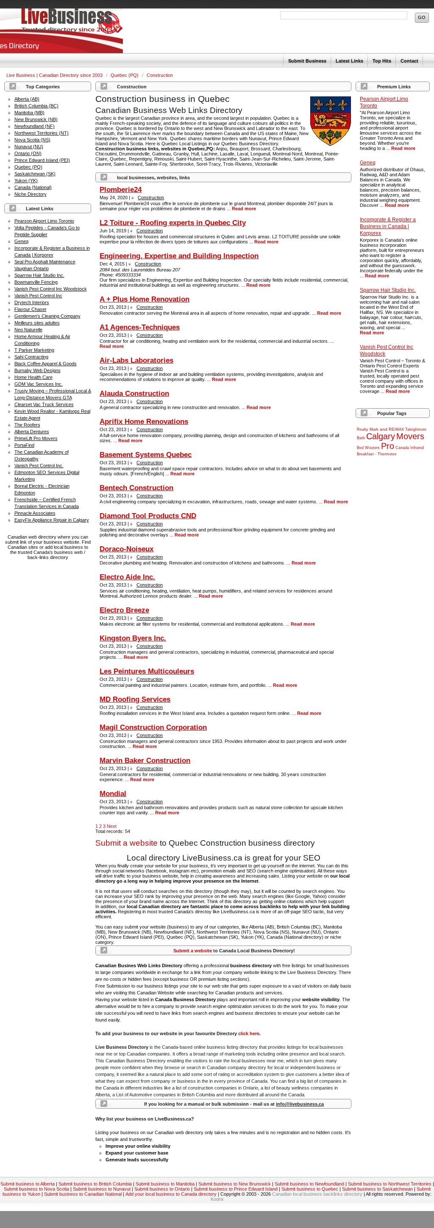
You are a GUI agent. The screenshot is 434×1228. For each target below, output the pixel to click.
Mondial (113, 794)
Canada (402, 448)
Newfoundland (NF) (34, 126)
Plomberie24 (121, 190)
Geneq (21, 241)
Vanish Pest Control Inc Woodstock (50, 288)
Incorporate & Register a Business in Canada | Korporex (388, 226)
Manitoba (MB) (29, 112)
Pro (387, 446)
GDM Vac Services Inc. (38, 384)
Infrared (417, 448)
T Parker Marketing (34, 350)
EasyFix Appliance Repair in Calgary (51, 519)
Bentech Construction (136, 488)
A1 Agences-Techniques (140, 327)
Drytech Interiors (31, 302)
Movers (410, 436)
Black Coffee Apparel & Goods (45, 363)
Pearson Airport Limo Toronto (44, 220)
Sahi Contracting (31, 356)
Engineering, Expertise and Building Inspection (179, 256)
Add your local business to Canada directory (171, 1194)
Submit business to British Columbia (95, 1183)
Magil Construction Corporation (153, 727)
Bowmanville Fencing (36, 282)
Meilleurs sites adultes (37, 322)
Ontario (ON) (28, 153)
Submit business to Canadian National (83, 1194)
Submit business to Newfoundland (309, 1183)
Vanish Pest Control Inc (38, 295)
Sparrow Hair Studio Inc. (39, 275)
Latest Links (349, 60)
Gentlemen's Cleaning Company (47, 316)
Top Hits (382, 60)
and (383, 429)
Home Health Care (33, 377)
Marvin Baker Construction (145, 761)
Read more (403, 148)
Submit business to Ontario (162, 1188)
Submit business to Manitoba (165, 1183)
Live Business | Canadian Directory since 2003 (55, 75)
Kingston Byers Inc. (133, 638)
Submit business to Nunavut (102, 1188)
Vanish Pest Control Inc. (39, 465)
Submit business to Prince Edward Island (236, 1188)
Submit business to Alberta (27, 1183)
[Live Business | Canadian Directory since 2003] (61, 31)
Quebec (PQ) (125, 75)
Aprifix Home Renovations (144, 422)
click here (248, 1033)
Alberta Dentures (31, 431)
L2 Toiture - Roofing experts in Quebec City (173, 223)
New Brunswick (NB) (36, 119)
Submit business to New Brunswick (234, 1183)
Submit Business (307, 60)
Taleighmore (415, 429)
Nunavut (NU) (28, 146)
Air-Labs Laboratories (136, 360)
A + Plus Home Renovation (144, 299)
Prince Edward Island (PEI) (42, 160)
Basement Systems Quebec (146, 455)
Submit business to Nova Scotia (36, 1188)
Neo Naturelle (28, 329)
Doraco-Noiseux (126, 549)
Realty (362, 429)
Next (112, 826)
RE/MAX (396, 429)
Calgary (380, 436)
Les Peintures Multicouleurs (147, 671)
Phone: (107, 274)
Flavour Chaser (30, 309)
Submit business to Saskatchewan (377, 1188)
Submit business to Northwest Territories (389, 1183)
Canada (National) (33, 187)
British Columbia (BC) (36, 105)
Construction (160, 75)
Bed (360, 448)
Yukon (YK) (26, 180)
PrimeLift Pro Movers (36, 438)
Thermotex (387, 454)
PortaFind (24, 445)
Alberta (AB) (26, 99)
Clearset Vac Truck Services (44, 404)
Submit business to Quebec (309, 1188)
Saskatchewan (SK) (35, 173)
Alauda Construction (134, 394)
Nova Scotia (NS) (32, 139)
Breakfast (365, 454)
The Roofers (27, 424)
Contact (409, 60)
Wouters (372, 448)
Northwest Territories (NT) (41, 133)
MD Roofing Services (135, 699)
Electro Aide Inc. (127, 577)
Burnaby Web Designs (37, 370)
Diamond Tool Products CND (148, 516)
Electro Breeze (124, 610)
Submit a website (126, 842)
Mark (374, 429)
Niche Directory (30, 194)
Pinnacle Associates (35, 513)
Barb (361, 438)
